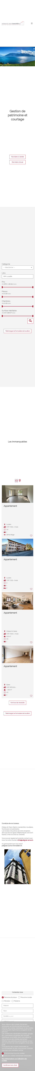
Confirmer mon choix (10, 1065)
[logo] (13, 23)
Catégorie (6, 264)
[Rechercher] (30, 321)
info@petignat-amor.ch (25, 840)
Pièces (4, 291)
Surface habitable (9, 311)
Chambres (6, 301)
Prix (3, 282)
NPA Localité (7, 276)
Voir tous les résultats (17, 702)
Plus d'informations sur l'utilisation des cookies (14, 1059)
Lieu (4, 273)
